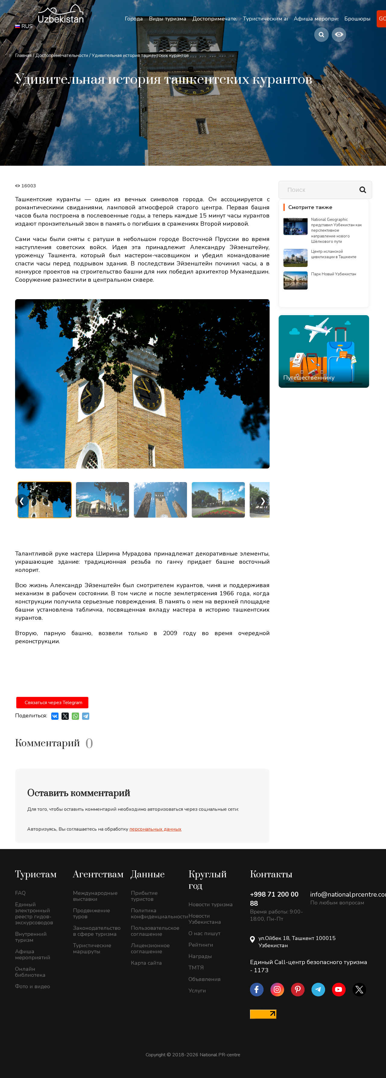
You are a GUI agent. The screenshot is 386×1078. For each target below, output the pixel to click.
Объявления (204, 979)
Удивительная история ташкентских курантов (140, 55)
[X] (65, 716)
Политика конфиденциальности (155, 913)
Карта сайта (146, 963)
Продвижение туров (91, 913)
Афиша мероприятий (32, 954)
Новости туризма (210, 904)
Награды (200, 956)
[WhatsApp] (75, 716)
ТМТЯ (196, 968)
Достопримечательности (61, 55)
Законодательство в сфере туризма (97, 931)
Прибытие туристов (144, 896)
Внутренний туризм (31, 937)
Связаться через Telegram (53, 702)
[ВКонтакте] (55, 716)
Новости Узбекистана (204, 919)
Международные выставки (95, 896)
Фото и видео (32, 986)
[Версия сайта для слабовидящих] (339, 34)
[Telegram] (85, 716)
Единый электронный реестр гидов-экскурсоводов (34, 913)
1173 (261, 970)
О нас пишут (204, 933)
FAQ (20, 893)
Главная (23, 55)
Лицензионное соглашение (150, 948)
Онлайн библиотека (30, 972)
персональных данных (155, 829)
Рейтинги (200, 945)
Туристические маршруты (92, 948)
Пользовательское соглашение (155, 931)
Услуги (197, 991)
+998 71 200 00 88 (274, 899)
